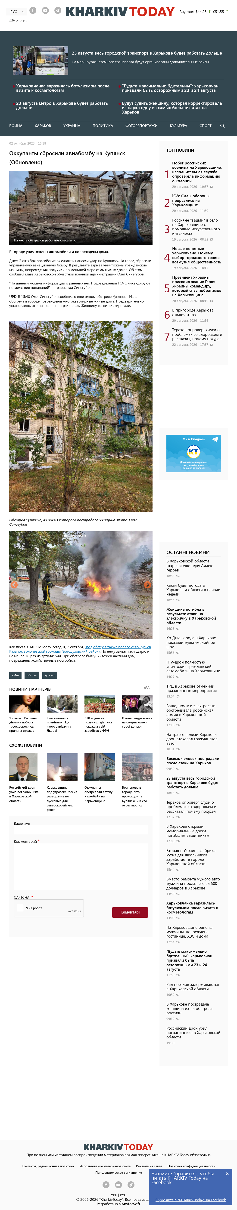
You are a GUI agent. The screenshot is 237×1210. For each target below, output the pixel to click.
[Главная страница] (118, 1147)
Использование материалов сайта (105, 1166)
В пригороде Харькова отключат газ (193, 312)
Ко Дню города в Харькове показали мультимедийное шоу (191, 642)
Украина (71, 125)
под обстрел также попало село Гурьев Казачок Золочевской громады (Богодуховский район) (80, 649)
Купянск (50, 675)
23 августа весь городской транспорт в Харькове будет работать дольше (147, 53)
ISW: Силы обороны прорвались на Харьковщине (190, 200)
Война (15, 125)
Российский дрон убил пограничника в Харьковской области (193, 1032)
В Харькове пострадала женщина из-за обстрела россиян (189, 1008)
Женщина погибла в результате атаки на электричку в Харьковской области (191, 616)
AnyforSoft (131, 1203)
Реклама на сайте (149, 1166)
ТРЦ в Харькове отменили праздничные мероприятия (191, 688)
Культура (178, 125)
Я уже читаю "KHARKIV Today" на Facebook (191, 1199)
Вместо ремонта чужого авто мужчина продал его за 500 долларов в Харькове (193, 883)
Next (148, 585)
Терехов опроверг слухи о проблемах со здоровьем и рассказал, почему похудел (197, 334)
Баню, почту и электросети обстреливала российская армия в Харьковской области (190, 712)
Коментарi (130, 912)
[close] (227, 1173)
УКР (114, 1194)
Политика (103, 125)
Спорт (206, 125)
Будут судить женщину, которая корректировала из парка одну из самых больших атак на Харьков (172, 107)
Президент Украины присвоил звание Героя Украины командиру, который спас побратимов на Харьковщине (196, 286)
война (15, 675)
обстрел (32, 675)
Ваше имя (22, 823)
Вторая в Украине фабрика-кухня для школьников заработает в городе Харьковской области (191, 857)
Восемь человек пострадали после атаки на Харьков (192, 760)
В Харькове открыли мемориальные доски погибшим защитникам (187, 830)
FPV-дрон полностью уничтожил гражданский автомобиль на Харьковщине (193, 666)
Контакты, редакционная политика (48, 1166)
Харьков (43, 125)
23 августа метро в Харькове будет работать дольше (62, 105)
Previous (14, 585)
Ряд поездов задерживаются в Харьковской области (192, 986)
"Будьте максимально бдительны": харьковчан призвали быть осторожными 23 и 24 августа (170, 88)
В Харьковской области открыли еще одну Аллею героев (189, 565)
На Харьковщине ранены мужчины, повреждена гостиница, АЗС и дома (189, 931)
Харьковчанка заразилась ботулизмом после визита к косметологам (62, 88)
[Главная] (120, 11)
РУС (123, 1194)
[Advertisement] (193, 399)
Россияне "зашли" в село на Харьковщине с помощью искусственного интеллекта (196, 226)
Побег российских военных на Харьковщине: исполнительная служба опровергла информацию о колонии (197, 171)
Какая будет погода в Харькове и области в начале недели (193, 589)
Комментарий (25, 841)
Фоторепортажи (141, 125)
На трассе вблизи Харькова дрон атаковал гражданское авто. (192, 739)
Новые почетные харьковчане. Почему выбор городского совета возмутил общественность (196, 255)
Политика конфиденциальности (191, 1166)
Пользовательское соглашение (118, 1172)
